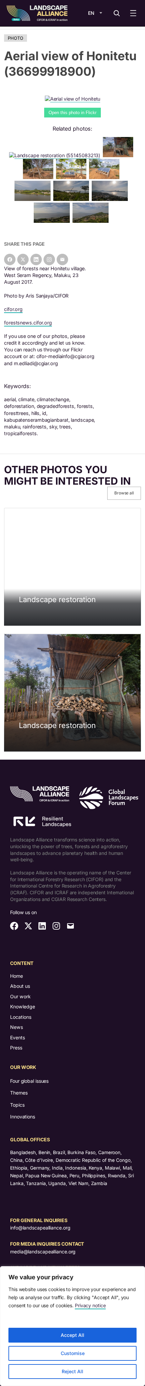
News (16, 1027)
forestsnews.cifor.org (28, 322)
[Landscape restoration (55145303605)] (105, 177)
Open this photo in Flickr (72, 112)
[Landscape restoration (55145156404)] (39, 177)
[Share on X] (23, 259)
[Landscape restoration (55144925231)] (53, 221)
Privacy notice (90, 1305)
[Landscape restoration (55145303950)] (119, 155)
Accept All (72, 1335)
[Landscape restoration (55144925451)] (33, 199)
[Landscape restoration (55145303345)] (72, 199)
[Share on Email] (62, 259)
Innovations (22, 1116)
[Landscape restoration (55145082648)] (111, 199)
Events (17, 1037)
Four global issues (29, 1081)
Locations (20, 1017)
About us (20, 986)
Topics (17, 1105)
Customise (73, 1353)
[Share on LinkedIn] (36, 259)
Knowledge (22, 1006)
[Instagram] (49, 259)
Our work (20, 996)
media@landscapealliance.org (43, 1251)
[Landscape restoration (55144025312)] (91, 221)
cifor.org (13, 309)
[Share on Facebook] (10, 259)
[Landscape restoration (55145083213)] (56, 155)
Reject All (72, 1371)
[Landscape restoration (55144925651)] (72, 177)
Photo (15, 38)
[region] (72, 1326)
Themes (18, 1093)
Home (16, 976)
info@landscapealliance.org (40, 1228)
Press (16, 1047)
